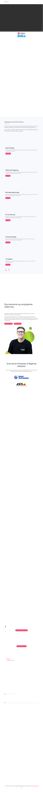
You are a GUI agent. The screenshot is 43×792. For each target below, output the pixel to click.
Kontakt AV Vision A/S (21, 646)
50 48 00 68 (8, 659)
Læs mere (8, 175)
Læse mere (8, 153)
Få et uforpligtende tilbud (21, 630)
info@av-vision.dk (10, 660)
